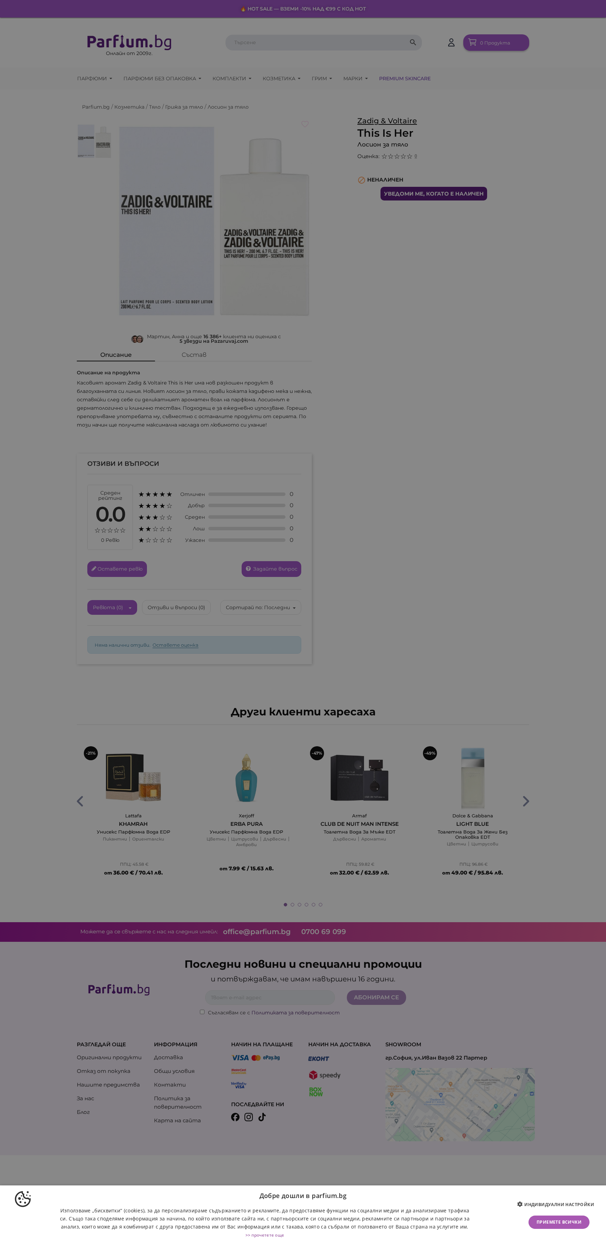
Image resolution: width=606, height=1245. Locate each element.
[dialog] (303, 1215)
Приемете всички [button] (559, 1222)
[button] (558, 1205)
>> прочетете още (264, 1235)
